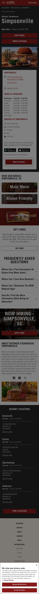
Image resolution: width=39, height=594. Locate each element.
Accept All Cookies (19, 590)
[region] (19, 578)
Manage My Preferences (19, 584)
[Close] (36, 565)
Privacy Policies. (9, 580)
